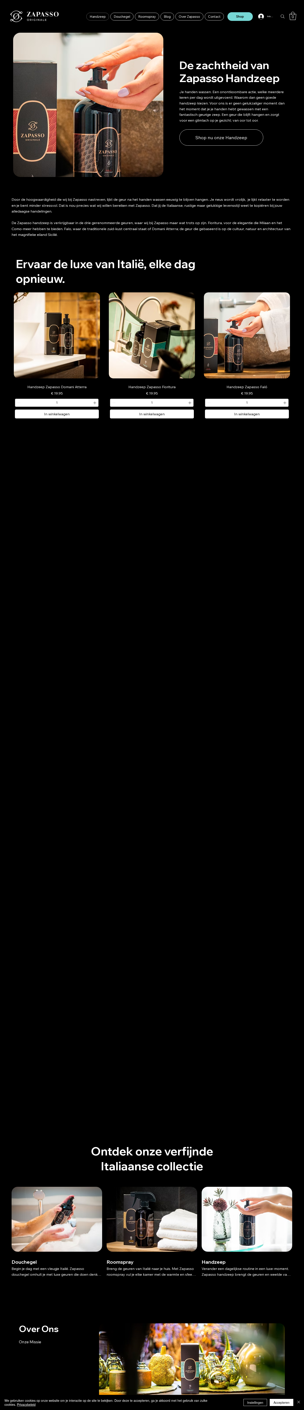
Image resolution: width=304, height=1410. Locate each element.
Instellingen (255, 1402)
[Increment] (95, 403)
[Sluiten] (298, 1402)
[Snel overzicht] (57, 335)
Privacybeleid (26, 1404)
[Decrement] (18, 403)
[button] (292, 16)
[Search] (282, 16)
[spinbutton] (56, 403)
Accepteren (282, 1402)
